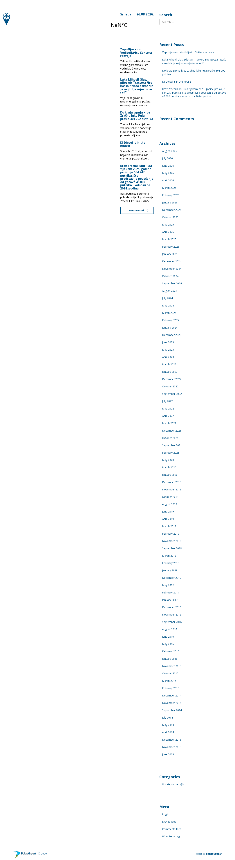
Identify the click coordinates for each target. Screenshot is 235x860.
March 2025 (169, 239)
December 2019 (171, 482)
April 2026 (168, 180)
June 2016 (168, 636)
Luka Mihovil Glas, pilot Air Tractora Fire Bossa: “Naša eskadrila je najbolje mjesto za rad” (136, 85)
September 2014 (172, 710)
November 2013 (171, 747)
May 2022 (168, 408)
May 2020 (168, 460)
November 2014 (171, 703)
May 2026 (168, 173)
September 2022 (172, 394)
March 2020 (169, 467)
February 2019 (170, 533)
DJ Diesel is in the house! (132, 144)
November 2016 (171, 614)
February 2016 (170, 651)
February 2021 (170, 452)
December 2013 (171, 739)
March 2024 (169, 313)
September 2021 (172, 445)
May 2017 (168, 585)
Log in (165, 814)
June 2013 (168, 754)
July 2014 (167, 717)
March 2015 (169, 680)
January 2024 (170, 327)
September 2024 (172, 283)
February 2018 (170, 563)
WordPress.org (171, 836)
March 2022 (169, 423)
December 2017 (171, 577)
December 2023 (171, 335)
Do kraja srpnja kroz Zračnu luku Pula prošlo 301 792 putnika (136, 115)
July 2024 (167, 298)
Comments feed (171, 829)
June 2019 (168, 511)
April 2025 (168, 232)
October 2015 (170, 673)
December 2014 (171, 695)
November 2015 (171, 666)
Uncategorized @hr (173, 784)
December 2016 (171, 607)
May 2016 (168, 644)
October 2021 (170, 438)
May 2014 (168, 725)
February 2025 (170, 246)
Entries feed (169, 821)
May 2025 (168, 224)
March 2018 (169, 555)
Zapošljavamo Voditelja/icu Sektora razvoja (136, 52)
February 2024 (170, 320)
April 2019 (168, 519)
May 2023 (168, 349)
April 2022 (168, 416)
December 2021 (171, 430)
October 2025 (170, 217)
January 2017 (170, 600)
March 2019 (169, 526)
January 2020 (170, 474)
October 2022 (170, 386)
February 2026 (170, 195)
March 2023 (169, 364)
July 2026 (167, 158)
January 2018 (170, 570)
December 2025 (171, 210)
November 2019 (171, 489)
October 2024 (170, 276)
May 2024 (168, 305)
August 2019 (169, 504)
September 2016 (172, 622)
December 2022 (171, 379)
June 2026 (168, 165)
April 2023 (168, 357)
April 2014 (168, 732)
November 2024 (171, 268)
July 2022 (167, 401)
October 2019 (170, 497)
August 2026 (169, 151)
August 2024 (169, 290)
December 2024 (171, 261)
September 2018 (172, 548)
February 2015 (170, 688)
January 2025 (170, 254)
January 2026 (170, 202)
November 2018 (171, 541)
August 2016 (169, 629)
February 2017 (170, 592)
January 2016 (170, 658)
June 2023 (168, 342)
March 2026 (169, 187)
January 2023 (170, 371)
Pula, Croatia (130, 25)
